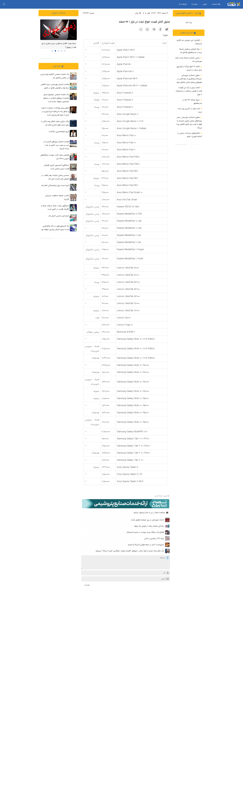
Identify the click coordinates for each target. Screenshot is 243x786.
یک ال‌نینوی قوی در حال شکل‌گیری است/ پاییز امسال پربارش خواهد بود (55, 228)
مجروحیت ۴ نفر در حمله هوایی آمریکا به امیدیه (146, 544)
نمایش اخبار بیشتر (180, 144)
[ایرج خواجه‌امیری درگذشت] (73, 133)
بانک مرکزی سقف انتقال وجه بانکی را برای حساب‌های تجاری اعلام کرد (55, 123)
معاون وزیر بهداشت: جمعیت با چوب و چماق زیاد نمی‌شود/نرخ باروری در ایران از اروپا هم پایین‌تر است (55, 111)
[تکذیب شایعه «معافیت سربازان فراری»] (73, 197)
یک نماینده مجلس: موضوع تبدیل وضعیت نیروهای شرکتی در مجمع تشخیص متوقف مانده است (56, 98)
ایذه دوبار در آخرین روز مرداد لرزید (190, 110)
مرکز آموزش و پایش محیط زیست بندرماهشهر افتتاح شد (190, 50)
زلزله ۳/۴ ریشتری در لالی (154, 538)
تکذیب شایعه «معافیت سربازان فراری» (57, 197)
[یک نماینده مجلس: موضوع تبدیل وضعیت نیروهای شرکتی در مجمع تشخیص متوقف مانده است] (73, 96)
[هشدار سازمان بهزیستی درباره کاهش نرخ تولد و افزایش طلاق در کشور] (73, 86)
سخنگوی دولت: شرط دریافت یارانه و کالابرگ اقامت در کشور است (55, 207)
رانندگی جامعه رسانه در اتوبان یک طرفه (149, 526)
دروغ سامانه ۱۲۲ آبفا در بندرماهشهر (192, 101)
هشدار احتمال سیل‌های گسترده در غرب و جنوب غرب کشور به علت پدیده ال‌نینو (56, 145)
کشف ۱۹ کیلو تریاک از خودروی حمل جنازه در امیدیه (189, 68)
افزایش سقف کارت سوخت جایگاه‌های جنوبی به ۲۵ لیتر (54, 157)
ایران (205, 4)
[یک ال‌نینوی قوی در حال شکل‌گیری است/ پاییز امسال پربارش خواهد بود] (73, 227)
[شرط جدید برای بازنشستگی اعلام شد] (73, 187)
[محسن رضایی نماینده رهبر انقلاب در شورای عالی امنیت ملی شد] (73, 177)
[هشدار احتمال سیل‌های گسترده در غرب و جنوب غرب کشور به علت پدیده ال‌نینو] (73, 143)
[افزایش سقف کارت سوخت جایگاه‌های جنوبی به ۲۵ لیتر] (73, 156)
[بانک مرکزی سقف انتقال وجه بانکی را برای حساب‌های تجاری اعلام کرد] (73, 123)
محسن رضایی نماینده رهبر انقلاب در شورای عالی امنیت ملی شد (55, 177)
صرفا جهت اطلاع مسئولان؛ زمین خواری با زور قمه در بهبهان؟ (58, 45)
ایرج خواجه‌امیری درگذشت (59, 131)
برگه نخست (216, 4)
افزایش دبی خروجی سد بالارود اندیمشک (189, 42)
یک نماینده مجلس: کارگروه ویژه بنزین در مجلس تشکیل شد (54, 76)
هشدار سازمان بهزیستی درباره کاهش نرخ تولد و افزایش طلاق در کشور (55, 86)
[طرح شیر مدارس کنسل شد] (73, 217)
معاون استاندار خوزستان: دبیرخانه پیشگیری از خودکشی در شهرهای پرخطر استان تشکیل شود (189, 79)
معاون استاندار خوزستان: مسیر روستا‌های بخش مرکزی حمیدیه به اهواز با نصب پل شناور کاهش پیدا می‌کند (189, 122)
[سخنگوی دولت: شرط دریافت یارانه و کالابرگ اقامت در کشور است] (73, 207)
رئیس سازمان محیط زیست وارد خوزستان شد (188, 59)
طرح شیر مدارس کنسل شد (58, 215)
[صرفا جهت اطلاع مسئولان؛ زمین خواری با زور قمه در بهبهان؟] (58, 29)
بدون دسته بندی (161, 495)
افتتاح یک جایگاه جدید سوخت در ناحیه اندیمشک (145, 532)
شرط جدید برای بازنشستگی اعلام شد (55, 185)
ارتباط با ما (183, 4)
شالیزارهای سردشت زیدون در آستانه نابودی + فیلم (189, 134)
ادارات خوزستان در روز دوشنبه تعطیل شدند (147, 519)
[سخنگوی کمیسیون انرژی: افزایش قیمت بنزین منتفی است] (73, 166)
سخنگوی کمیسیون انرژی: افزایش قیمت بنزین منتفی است (56, 167)
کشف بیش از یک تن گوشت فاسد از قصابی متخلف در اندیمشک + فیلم (189, 91)
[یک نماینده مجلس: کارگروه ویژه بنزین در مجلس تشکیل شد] (73, 76)
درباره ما (195, 4)
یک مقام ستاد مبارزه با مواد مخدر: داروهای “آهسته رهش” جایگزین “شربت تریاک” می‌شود (129, 550)
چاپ (137, 13)
